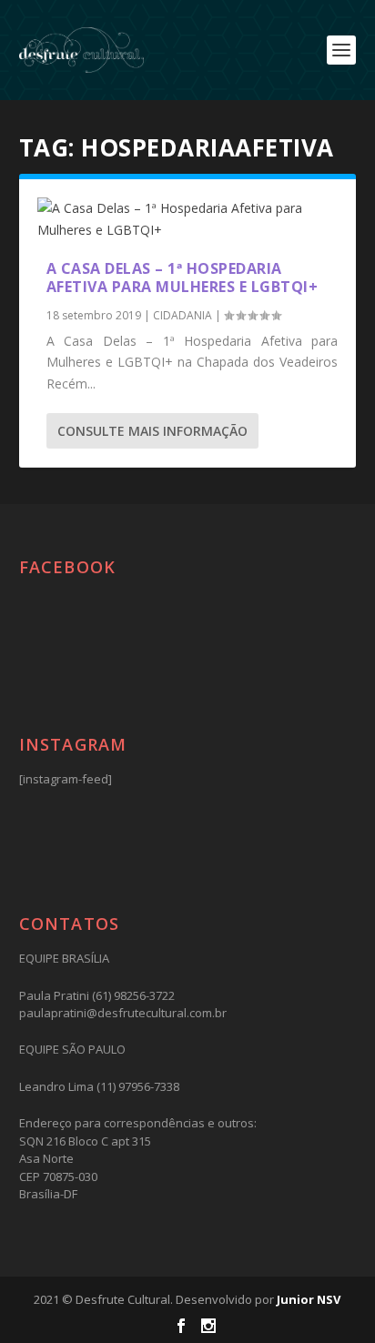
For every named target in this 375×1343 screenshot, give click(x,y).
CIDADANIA (182, 315)
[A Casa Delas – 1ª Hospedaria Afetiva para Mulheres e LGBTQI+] (188, 219)
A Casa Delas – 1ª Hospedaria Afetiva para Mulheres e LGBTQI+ (182, 278)
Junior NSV (308, 1299)
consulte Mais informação (152, 430)
